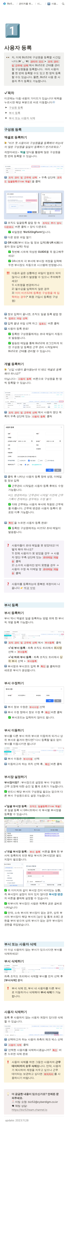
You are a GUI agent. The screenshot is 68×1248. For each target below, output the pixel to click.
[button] (9, 4)
